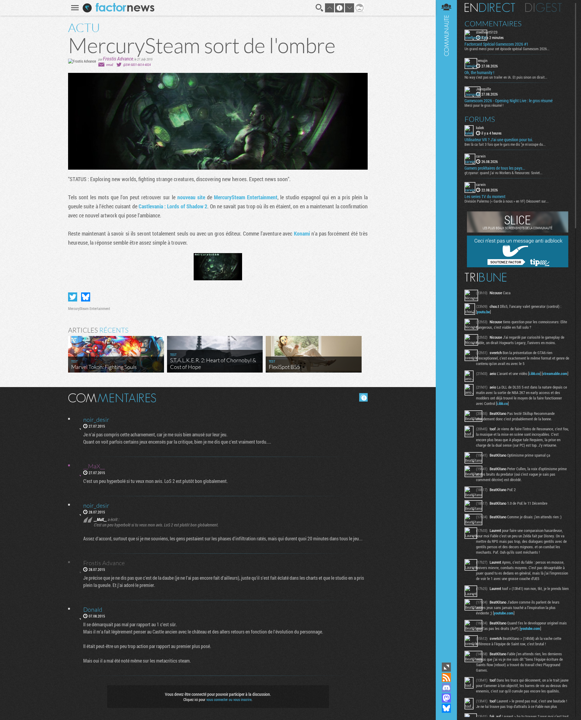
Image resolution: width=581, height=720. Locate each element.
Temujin (481, 60)
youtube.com (504, 613)
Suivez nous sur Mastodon (446, 697)
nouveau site (191, 197)
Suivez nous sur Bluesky (446, 708)
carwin (481, 156)
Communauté (446, 331)
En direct (489, 7)
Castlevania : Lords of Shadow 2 (173, 206)
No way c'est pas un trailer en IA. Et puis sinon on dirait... (505, 77)
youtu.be (483, 311)
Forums (479, 119)
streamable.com (555, 373)
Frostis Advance (118, 58)
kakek (480, 127)
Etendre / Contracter (446, 667)
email (109, 64)
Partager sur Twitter (72, 296)
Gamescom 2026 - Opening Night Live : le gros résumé (508, 100)
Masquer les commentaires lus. (363, 397)
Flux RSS (446, 677)
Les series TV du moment (484, 196)
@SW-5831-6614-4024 (137, 64)
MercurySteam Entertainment (245, 197)
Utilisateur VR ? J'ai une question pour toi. (498, 139)
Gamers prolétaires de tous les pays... (494, 168)
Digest (543, 7)
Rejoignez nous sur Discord (446, 687)
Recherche (319, 7)
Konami (302, 233)
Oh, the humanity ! (479, 72)
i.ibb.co (534, 373)
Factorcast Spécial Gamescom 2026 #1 (496, 44)
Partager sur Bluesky (85, 296)
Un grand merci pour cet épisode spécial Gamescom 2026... (507, 48)
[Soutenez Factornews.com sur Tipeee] (517, 265)
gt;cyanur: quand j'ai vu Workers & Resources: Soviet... (503, 172)
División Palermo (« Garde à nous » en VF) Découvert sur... (506, 201)
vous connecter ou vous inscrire (228, 699)
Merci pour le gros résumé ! (484, 105)
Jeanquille (483, 88)
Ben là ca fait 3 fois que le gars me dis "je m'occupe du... (505, 144)
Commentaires (493, 23)
